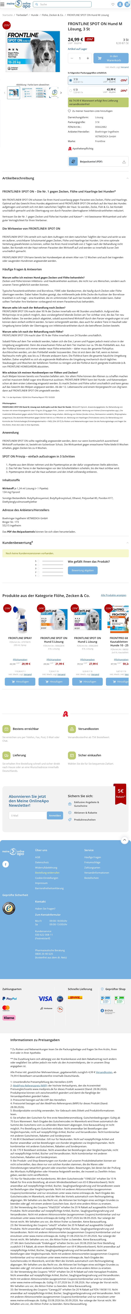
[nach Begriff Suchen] (36, 4)
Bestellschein (91, 877)
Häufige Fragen (92, 857)
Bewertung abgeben (83, 570)
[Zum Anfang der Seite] (125, 840)
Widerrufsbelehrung (46, 867)
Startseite (7, 15)
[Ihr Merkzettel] (113, 4)
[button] (61, 92)
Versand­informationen (96, 872)
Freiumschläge (92, 862)
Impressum (41, 883)
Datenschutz (42, 862)
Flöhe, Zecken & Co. (53, 15)
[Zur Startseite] (19, 4)
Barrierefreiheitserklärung (49, 888)
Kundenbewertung (17, 542)
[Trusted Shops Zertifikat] (8, 908)
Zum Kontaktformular (48, 914)
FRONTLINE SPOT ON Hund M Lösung (88, 15)
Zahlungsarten (92, 867)
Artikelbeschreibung (18, 178)
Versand (125, 67)
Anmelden (55, 815)
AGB (37, 857)
